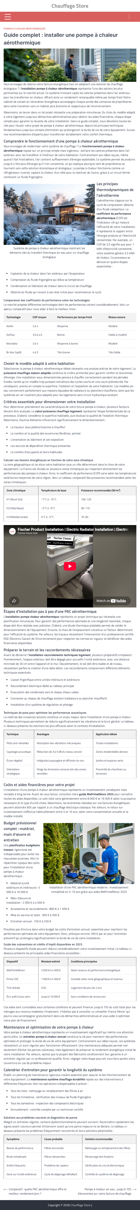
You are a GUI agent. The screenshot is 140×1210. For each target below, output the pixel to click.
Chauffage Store (70, 6)
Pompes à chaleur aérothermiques (24, 28)
